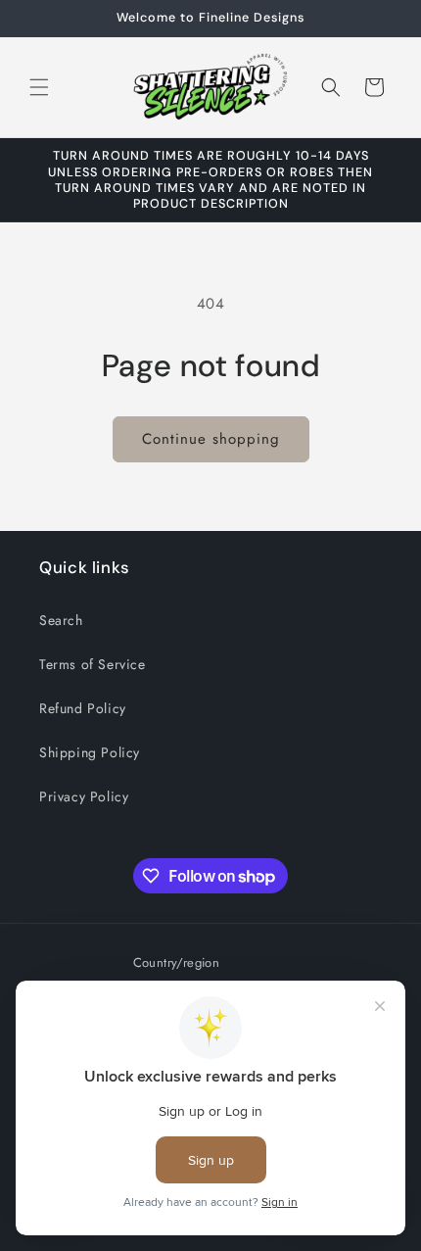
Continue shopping (211, 439)
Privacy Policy (83, 796)
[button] (39, 87)
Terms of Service (92, 664)
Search (61, 620)
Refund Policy (82, 708)
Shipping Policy (89, 752)
